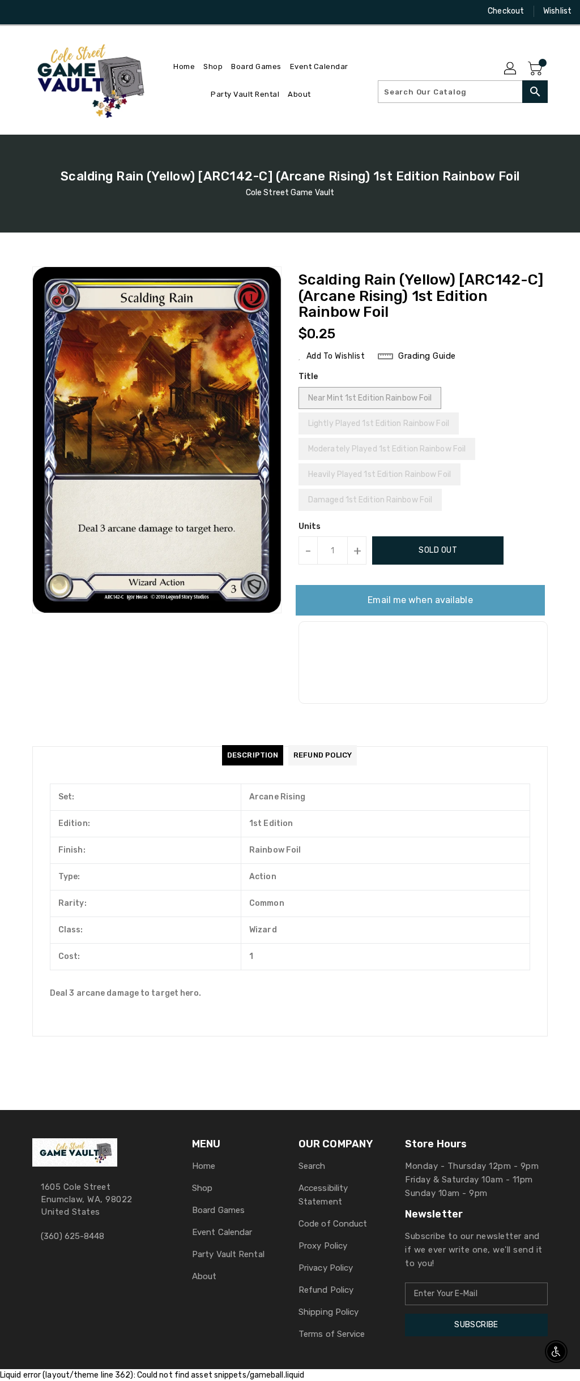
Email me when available (420, 600)
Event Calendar (222, 1232)
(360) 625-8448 (72, 1236)
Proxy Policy (322, 1246)
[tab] (252, 755)
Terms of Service (331, 1334)
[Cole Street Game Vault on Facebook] (17, 11)
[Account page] (511, 69)
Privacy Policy (325, 1268)
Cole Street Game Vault (290, 192)
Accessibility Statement (323, 1195)
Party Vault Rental (228, 1254)
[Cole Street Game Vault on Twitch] (78, 11)
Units (309, 527)
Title (308, 376)
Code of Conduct (333, 1224)
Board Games (218, 1210)
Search (312, 1166)
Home (203, 1166)
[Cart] (536, 69)
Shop (202, 1188)
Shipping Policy (328, 1312)
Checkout (506, 11)
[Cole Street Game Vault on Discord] (58, 11)
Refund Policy (325, 1290)
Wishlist (557, 11)
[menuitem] (184, 66)
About (204, 1276)
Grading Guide (427, 356)
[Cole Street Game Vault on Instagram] (37, 11)
